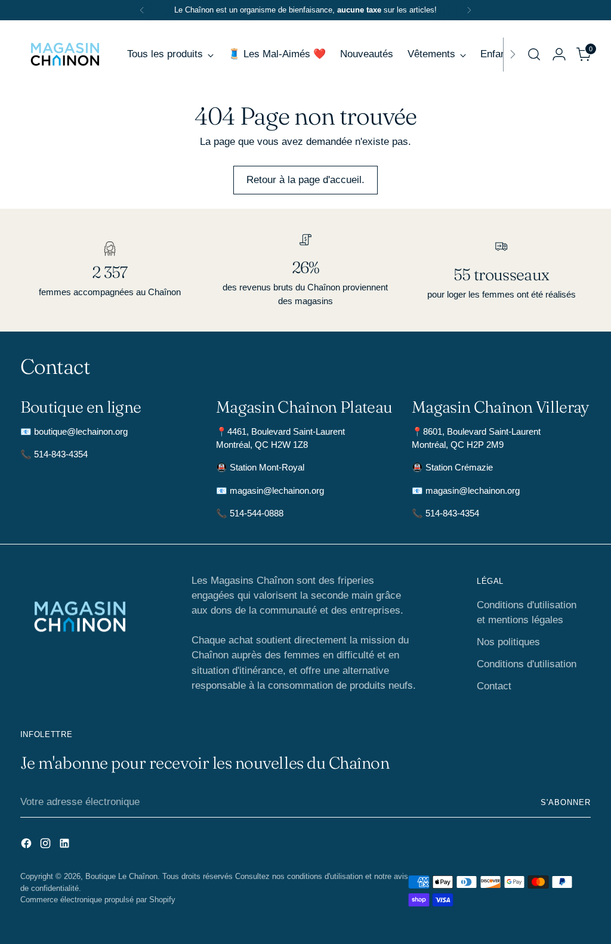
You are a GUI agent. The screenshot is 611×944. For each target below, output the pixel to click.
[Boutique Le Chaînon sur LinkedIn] (402, 576)
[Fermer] (506, 367)
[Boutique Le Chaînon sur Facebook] (364, 576)
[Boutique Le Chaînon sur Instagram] (383, 576)
